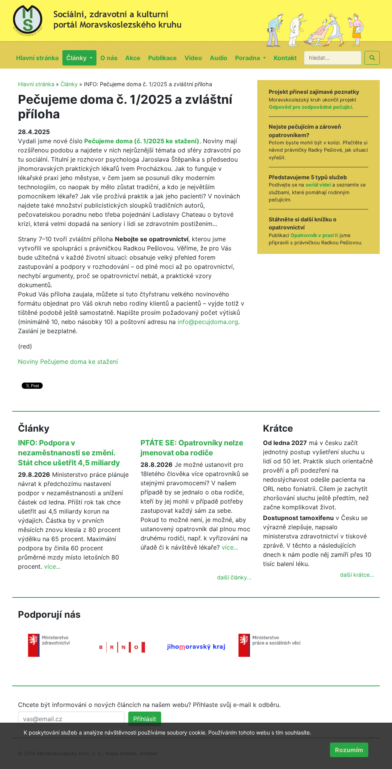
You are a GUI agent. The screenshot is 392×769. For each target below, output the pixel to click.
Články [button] (77, 58)
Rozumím (349, 750)
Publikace (164, 58)
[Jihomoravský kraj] (196, 646)
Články (69, 84)
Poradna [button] (248, 58)
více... (52, 566)
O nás (110, 58)
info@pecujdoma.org (208, 322)
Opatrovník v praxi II (314, 235)
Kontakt (287, 58)
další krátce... (357, 574)
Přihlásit (144, 719)
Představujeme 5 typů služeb (308, 177)
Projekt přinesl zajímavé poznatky (314, 91)
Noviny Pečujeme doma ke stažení (68, 361)
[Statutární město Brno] (122, 646)
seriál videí (318, 185)
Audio (220, 58)
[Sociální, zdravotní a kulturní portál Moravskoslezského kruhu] (104, 17)
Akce (134, 58)
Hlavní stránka (39, 58)
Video (195, 58)
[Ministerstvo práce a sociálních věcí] (269, 644)
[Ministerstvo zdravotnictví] (49, 644)
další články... (234, 577)
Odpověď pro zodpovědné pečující (310, 107)
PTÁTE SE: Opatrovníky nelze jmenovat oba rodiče (191, 447)
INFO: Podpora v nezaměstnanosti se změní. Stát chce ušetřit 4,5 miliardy (69, 452)
